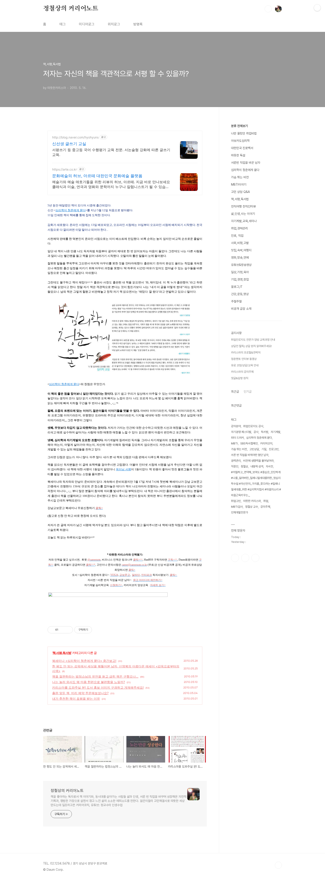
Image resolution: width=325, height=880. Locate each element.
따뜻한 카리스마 (252, 501)
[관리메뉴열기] (317, 7)
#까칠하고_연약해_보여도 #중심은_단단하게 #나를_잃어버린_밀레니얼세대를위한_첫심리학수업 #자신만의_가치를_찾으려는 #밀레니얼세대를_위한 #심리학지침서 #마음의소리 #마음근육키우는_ (256, 484)
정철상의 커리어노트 (70, 9)
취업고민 (236, 501)
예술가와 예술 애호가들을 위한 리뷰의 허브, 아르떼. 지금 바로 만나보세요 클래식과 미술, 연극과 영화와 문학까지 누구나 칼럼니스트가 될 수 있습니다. (111, 184)
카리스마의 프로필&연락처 (245, 352)
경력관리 (236, 460)
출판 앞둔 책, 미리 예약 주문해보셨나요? (80, 693)
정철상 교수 (251, 506)
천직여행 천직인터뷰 (243, 206)
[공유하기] (62, 629)
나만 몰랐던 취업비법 (244, 133)
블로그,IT (237, 286)
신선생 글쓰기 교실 (69, 143)
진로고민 (274, 449)
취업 (265, 501)
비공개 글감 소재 (241, 308)
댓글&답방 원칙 (239, 378)
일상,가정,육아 (240, 272)
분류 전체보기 (239, 126)
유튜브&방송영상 (241, 265)
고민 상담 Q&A (240, 192)
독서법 (264, 432)
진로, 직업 (237, 235)
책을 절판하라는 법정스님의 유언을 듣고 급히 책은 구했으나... (95, 676)
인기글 (248, 391)
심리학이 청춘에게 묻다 (70, 210)
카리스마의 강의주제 (242, 371)
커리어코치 (266, 443)
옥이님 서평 (123, 469)
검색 (268, 9)
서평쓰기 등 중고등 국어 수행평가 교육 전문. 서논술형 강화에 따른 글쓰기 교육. (111, 152)
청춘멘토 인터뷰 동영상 (244, 359)
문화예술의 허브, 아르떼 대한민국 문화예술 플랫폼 (97, 175)
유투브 (255, 558)
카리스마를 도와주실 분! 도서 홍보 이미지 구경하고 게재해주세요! (98, 687)
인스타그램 (245, 558)
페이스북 (235, 558)
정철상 (244, 466)
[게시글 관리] (68, 629)
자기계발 (275, 432)
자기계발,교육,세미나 (244, 221)
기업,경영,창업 (240, 279)
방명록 (138, 24)
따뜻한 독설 (238, 155)
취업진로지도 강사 (253, 426)
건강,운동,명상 (240, 294)
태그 (62, 24)
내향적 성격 (256, 466)
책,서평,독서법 (62, 653)
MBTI (234, 443)
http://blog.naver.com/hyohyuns (75, 137)
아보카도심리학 (240, 140)
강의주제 (265, 506)
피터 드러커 (237, 437)
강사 (256, 432)
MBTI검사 (237, 506)
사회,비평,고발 (240, 243)
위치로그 (114, 24)
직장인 (234, 466)
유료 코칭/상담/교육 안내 (244, 365)
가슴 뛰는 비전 (240, 177)
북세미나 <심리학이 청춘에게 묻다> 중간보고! (84, 661)
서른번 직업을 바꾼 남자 (245, 162)
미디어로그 (86, 24)
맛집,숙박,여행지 (241, 250)
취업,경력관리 (239, 228)
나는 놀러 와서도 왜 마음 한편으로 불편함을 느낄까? (88, 682)
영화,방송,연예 (240, 257)
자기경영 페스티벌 (241, 432)
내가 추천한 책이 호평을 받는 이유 (76, 698)
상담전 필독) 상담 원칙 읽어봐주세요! (251, 346)
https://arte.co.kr (64, 169)
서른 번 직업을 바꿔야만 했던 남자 (249, 455)
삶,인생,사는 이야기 (243, 213)
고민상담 (254, 449)
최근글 (235, 391)
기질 (264, 449)
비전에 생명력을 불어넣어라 (258, 460)
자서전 (269, 466)
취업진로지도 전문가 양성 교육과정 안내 (253, 339)
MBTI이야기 (238, 184)
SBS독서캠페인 (249, 443)
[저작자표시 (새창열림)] (94, 630)
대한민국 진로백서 (242, 148)
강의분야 (236, 426)
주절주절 (236, 301)
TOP (278, 865)
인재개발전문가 (239, 512)
